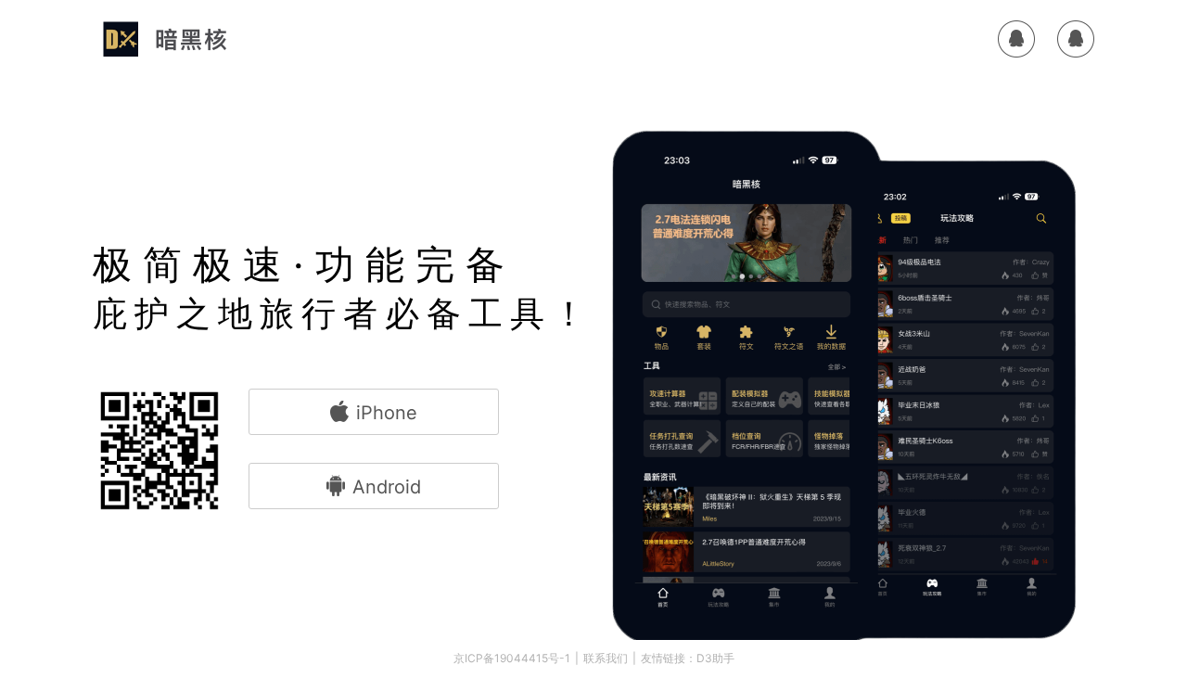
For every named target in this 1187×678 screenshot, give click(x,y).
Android (386, 487)
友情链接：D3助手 (687, 658)
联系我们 (605, 658)
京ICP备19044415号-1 (511, 658)
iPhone (386, 413)
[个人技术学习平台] (168, 39)
